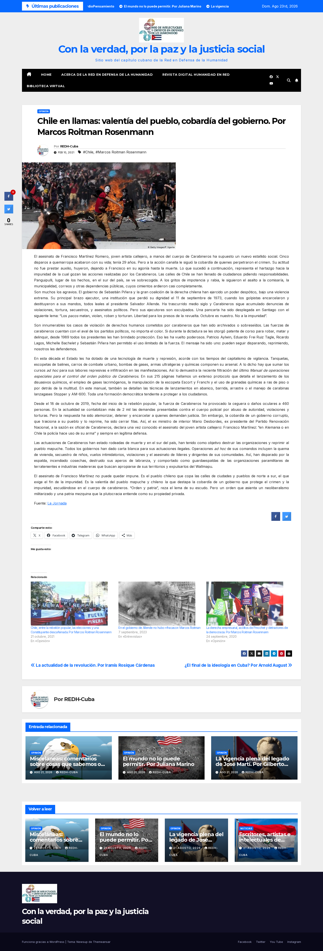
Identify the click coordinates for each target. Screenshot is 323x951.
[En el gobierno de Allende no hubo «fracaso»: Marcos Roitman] (160, 604)
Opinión (44, 111)
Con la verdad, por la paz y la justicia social (161, 49)
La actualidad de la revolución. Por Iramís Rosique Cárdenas (95, 665)
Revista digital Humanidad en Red (196, 75)
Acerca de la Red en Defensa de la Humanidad (107, 75)
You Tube (276, 942)
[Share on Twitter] (286, 519)
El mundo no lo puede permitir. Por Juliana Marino (158, 761)
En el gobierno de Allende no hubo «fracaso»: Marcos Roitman (159, 628)
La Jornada (57, 503)
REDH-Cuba (69, 146)
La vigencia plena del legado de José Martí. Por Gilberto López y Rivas (252, 764)
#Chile (88, 152)
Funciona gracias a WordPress (43, 942)
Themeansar (102, 942)
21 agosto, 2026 (48, 848)
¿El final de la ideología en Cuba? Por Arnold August (236, 665)
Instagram (294, 942)
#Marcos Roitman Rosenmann (121, 152)
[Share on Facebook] (275, 519)
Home (46, 75)
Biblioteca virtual (46, 86)
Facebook (245, 942)
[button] (288, 80)
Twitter (260, 942)
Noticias (246, 828)
